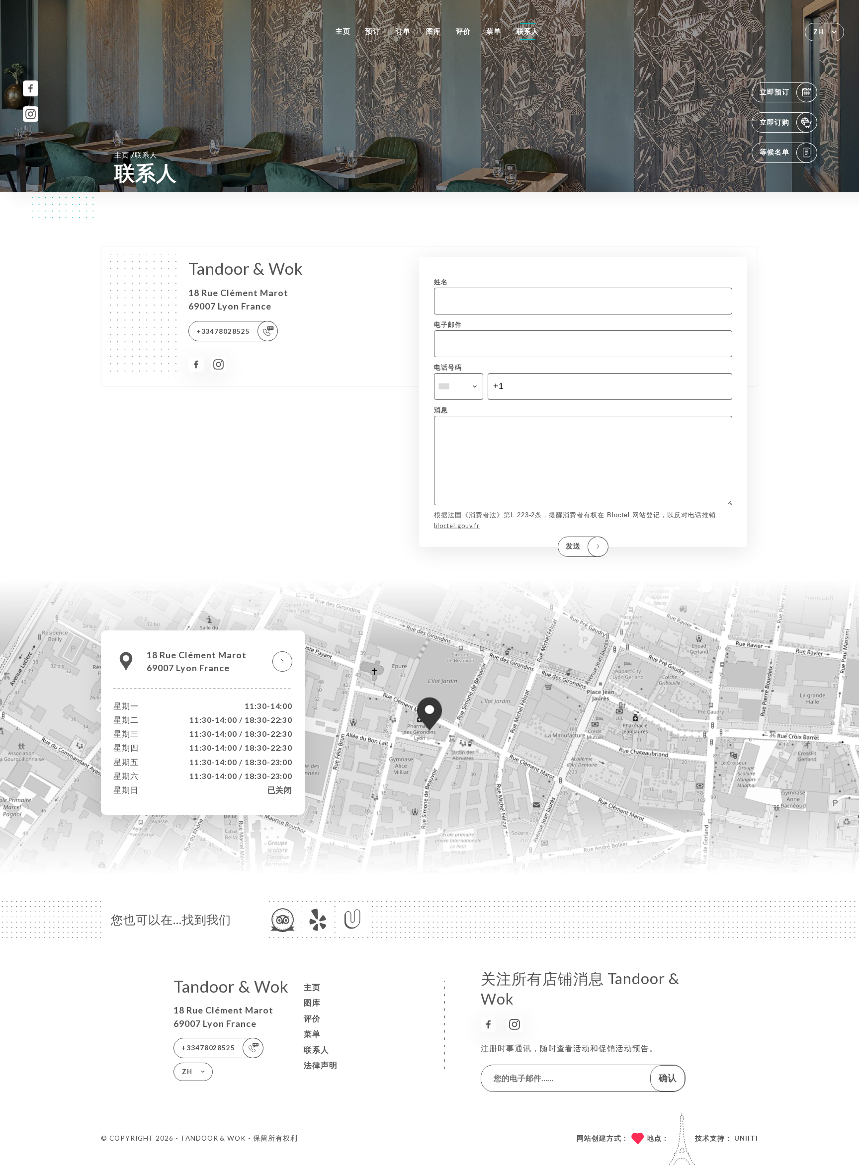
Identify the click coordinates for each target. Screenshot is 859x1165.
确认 (668, 1077)
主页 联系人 (135, 154)
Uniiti (746, 1138)
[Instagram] (30, 114)
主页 (343, 31)
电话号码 (448, 367)
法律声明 (321, 1065)
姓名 (441, 282)
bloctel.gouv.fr (457, 526)
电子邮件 (448, 324)
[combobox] (458, 386)
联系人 (527, 31)
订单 (403, 31)
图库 (433, 31)
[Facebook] (30, 88)
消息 (441, 410)
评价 (463, 31)
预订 (372, 31)
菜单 (493, 31)
